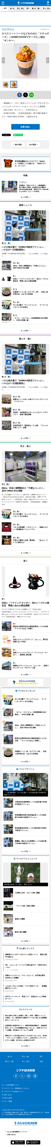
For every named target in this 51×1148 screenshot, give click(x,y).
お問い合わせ (7, 1095)
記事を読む (25, 127)
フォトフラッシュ (8, 29)
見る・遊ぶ (20, 8)
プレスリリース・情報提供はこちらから (16, 1088)
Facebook (15, 1075)
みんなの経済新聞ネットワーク (25, 1123)
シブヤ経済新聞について (11, 1085)
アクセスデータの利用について (13, 1091)
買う (28, 8)
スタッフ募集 (7, 1101)
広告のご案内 (7, 1098)
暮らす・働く (36, 8)
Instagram (28, 1075)
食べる (12, 8)
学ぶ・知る (46, 8)
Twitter (22, 1075)
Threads (35, 1075)
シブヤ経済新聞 (25, 3)
